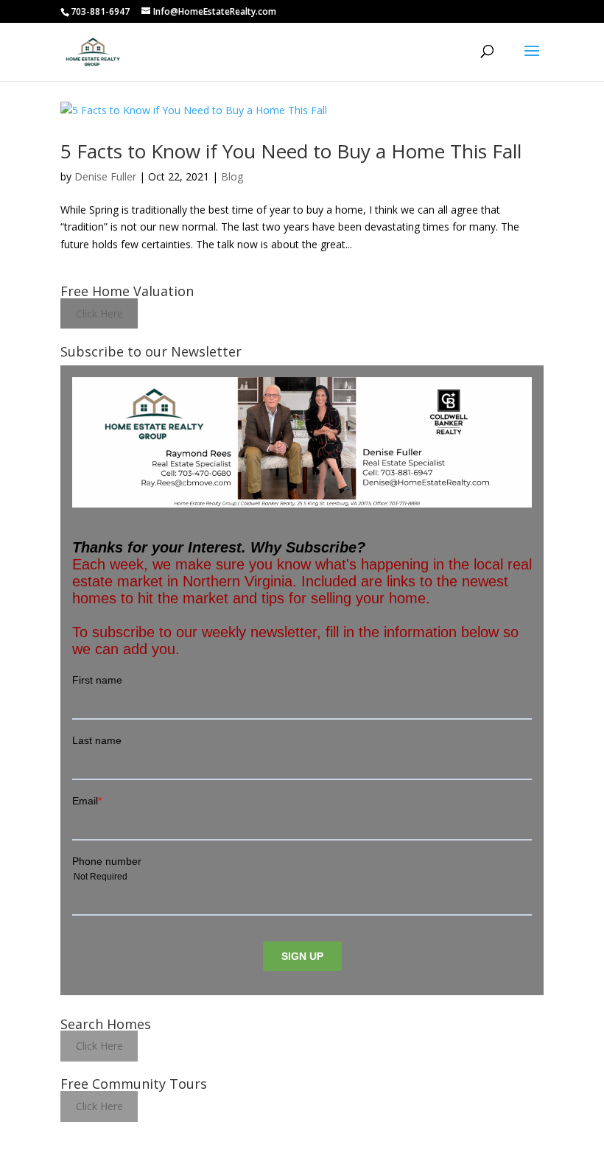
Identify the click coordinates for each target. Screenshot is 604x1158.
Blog (232, 176)
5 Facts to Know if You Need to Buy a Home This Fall (291, 151)
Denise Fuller (105, 176)
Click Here (99, 313)
